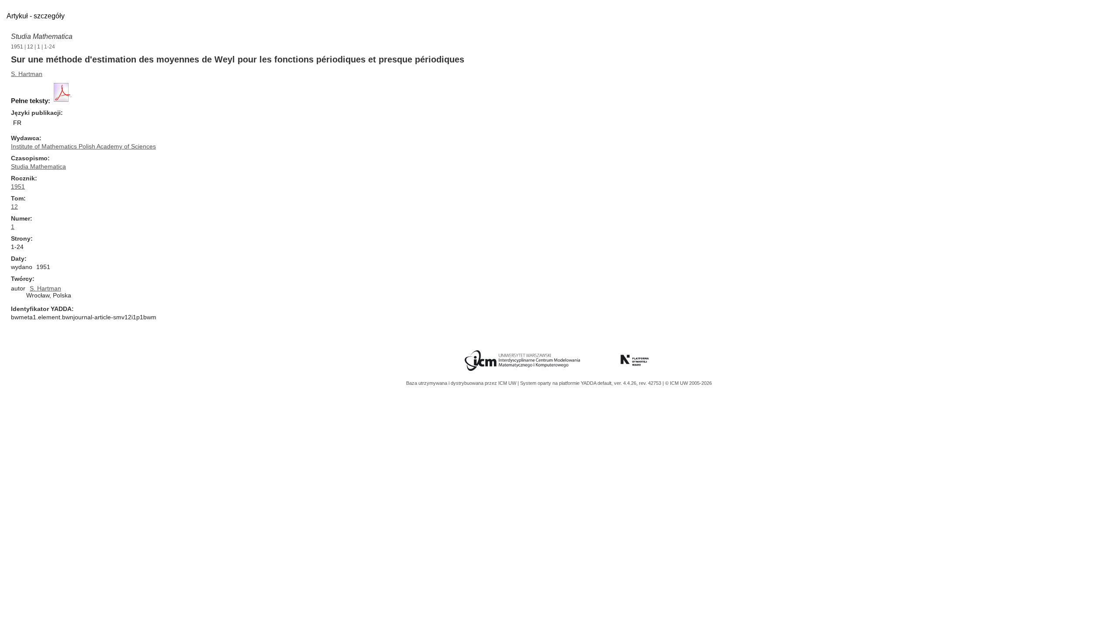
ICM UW (508, 383)
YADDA (589, 383)
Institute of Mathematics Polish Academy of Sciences (83, 146)
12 (30, 47)
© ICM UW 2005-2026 (688, 383)
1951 (17, 47)
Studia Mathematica (41, 36)
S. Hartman (26, 73)
